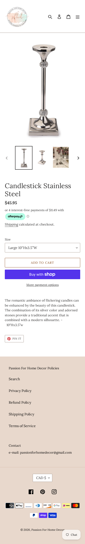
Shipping (11, 224)
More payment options (42, 285)
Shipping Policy (21, 414)
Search (14, 379)
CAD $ (41, 478)
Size (8, 239)
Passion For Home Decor (48, 530)
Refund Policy (20, 402)
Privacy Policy (20, 390)
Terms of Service (22, 426)
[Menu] (77, 16)
